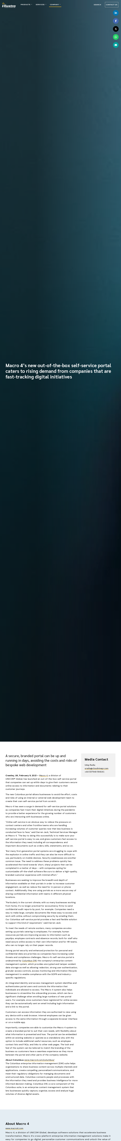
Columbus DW (29, 960)
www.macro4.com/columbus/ (39, 1060)
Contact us (111, 5)
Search (97, 5)
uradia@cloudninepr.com (96, 768)
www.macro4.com (14, 1128)
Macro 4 (43, 775)
